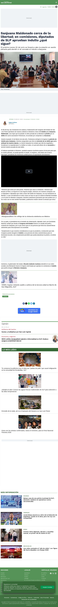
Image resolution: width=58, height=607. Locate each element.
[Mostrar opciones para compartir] (56, 7)
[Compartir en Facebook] (24, 303)
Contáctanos (13, 597)
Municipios (3, 580)
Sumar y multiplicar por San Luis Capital (16, 332)
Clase (42, 576)
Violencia (30, 597)
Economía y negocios (8, 336)
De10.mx (43, 574)
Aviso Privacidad (44, 597)
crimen (5, 296)
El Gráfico (44, 573)
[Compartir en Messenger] (31, 303)
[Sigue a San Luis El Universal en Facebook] (51, 573)
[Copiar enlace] (34, 303)
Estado (11, 119)
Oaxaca (26, 574)
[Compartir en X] (26, 303)
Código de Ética (22, 597)
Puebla (26, 576)
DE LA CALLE (5, 327)
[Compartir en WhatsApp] (29, 303)
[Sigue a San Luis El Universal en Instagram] (56, 573)
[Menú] (56, 2)
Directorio (6, 597)
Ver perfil (11, 123)
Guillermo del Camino (9, 329)
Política (3, 574)
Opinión (5, 324)
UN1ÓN (43, 580)
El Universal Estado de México (32, 580)
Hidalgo (26, 578)
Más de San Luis (5, 578)
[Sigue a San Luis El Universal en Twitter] (53, 573)
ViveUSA (43, 578)
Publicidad (36, 597)
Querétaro (27, 573)
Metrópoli (3, 576)
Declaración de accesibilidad (29, 599)
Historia (52, 597)
